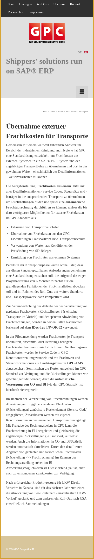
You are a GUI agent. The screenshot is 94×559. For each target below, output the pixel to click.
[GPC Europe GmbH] (47, 32)
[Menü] (82, 92)
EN (86, 52)
